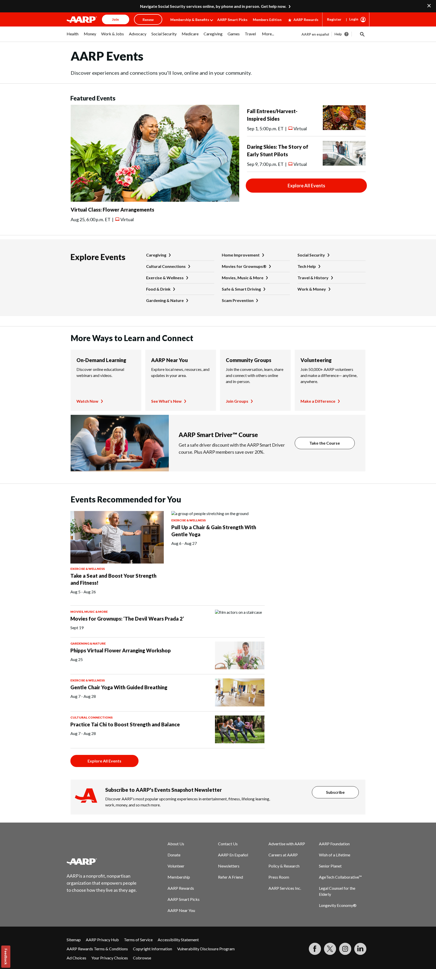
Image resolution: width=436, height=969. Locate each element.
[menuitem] (73, 36)
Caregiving (156, 254)
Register (334, 19)
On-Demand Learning (101, 360)
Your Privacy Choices (109, 957)
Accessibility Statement (178, 939)
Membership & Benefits (189, 19)
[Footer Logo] (102, 861)
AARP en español (315, 34)
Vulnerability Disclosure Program (206, 948)
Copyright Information (152, 948)
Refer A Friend (230, 877)
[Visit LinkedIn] (360, 949)
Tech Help (306, 266)
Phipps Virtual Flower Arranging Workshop (120, 650)
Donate (174, 854)
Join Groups (237, 401)
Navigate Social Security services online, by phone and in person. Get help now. (213, 6)
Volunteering (316, 360)
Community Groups (248, 360)
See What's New (166, 401)
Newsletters (228, 865)
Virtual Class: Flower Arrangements (112, 210)
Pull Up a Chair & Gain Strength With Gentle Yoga (213, 530)
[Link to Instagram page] (345, 949)
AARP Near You (169, 360)
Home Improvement (241, 254)
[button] (361, 34)
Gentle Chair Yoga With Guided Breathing (118, 687)
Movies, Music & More (242, 277)
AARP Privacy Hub (102, 939)
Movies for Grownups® (244, 266)
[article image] (155, 200)
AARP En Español (233, 854)
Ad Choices (76, 957)
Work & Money (311, 289)
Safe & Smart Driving (241, 289)
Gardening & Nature (165, 300)
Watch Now (87, 401)
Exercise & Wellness (165, 277)
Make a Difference (318, 401)
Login (353, 19)
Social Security (311, 254)
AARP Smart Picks (232, 19)
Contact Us (228, 843)
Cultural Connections (166, 266)
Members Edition (267, 19)
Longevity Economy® (338, 905)
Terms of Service (138, 939)
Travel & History (313, 277)
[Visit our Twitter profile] (330, 949)
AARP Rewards (305, 19)
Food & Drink (158, 289)
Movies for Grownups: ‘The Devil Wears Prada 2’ (127, 619)
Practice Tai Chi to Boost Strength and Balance (125, 724)
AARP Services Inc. (284, 888)
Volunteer (176, 865)
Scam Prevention (238, 300)
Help (338, 34)
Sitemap (74, 939)
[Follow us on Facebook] (315, 949)
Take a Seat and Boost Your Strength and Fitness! (113, 579)
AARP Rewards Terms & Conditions (97, 948)
